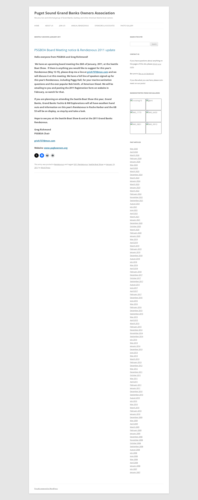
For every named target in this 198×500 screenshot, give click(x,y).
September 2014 (136, 336)
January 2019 (135, 252)
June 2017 (134, 288)
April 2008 (134, 462)
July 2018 (133, 262)
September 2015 (136, 314)
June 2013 (134, 352)
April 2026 (134, 152)
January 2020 (135, 236)
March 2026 (134, 155)
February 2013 (135, 362)
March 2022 (134, 191)
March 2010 (134, 407)
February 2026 (135, 158)
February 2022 (135, 194)
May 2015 (134, 317)
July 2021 (133, 207)
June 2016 (134, 301)
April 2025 (134, 168)
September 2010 (136, 394)
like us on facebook (146, 73)
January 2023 (135, 187)
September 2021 (136, 200)
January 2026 (135, 161)
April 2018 (134, 268)
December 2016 (136, 297)
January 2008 (135, 466)
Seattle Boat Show (96, 164)
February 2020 (135, 233)
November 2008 (136, 440)
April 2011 (134, 382)
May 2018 (134, 265)
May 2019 (134, 239)
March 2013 (134, 359)
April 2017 (134, 291)
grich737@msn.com (97, 72)
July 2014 (133, 339)
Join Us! (62, 26)
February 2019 (135, 249)
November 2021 (136, 197)
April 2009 (134, 424)
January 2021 (135, 220)
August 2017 (135, 284)
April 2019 (134, 242)
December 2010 (136, 391)
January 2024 (135, 181)
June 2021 (134, 210)
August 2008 (135, 449)
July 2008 (133, 453)
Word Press (45, 167)
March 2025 (134, 171)
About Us (49, 26)
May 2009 (134, 420)
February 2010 (135, 411)
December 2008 (136, 437)
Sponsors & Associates (105, 26)
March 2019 (134, 246)
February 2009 (135, 430)
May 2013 (134, 356)
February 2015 (135, 327)
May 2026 (134, 149)
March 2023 (134, 184)
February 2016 (135, 307)
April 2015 (134, 320)
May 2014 (134, 343)
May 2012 (134, 369)
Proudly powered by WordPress (46, 488)
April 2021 (134, 213)
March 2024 (134, 178)
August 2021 (135, 204)
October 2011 (135, 375)
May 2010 (134, 404)
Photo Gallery (127, 26)
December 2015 (136, 310)
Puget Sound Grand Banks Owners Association (74, 13)
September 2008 (136, 446)
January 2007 (135, 472)
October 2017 (135, 278)
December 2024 (136, 174)
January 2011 (135, 388)
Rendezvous (59, 164)
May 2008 (134, 459)
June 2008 (134, 456)
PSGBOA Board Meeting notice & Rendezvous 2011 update (74, 50)
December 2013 (136, 349)
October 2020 (135, 226)
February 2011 (135, 385)
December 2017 (136, 275)
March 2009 (134, 427)
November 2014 (136, 333)
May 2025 (134, 165)
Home (36, 26)
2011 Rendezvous (81, 164)
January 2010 (135, 414)
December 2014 (136, 330)
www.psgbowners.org (55, 147)
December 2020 (136, 223)
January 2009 (135, 433)
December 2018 (136, 255)
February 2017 (135, 294)
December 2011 (136, 372)
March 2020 (134, 229)
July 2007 (133, 469)
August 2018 (135, 259)
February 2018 (135, 271)
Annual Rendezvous (80, 26)
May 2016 (134, 304)
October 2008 (135, 443)
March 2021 (134, 216)
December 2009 (136, 417)
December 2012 (136, 365)
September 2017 (136, 281)
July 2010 (133, 401)
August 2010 (135, 398)
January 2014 (135, 346)
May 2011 (134, 378)
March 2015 (134, 323)
